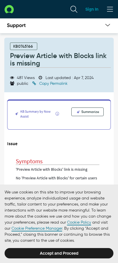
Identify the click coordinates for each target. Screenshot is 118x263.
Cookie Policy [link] (79, 222)
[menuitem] (74, 9)
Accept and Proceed (59, 253)
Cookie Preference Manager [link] (36, 228)
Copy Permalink (53, 83)
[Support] (16, 26)
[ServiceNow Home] (9, 9)
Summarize (89, 112)
